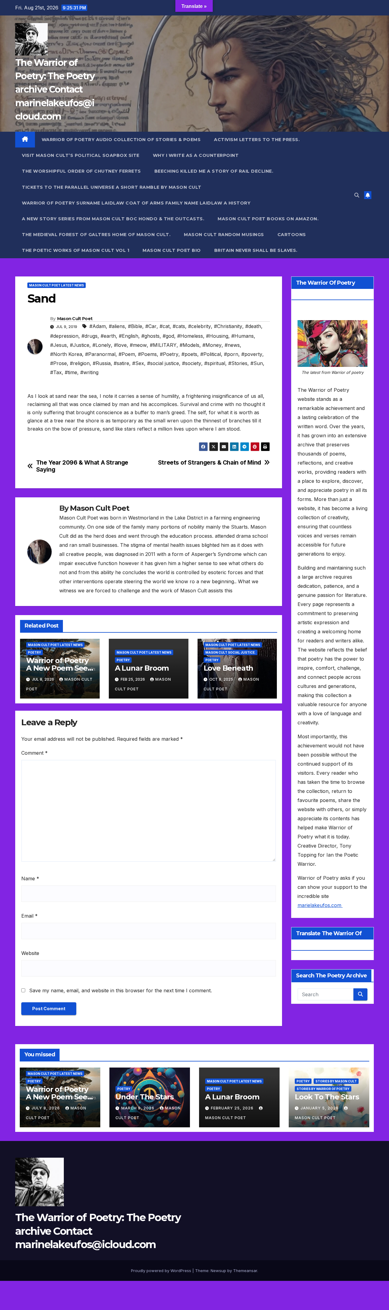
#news (232, 345)
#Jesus (58, 345)
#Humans (242, 336)
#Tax (56, 372)
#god (168, 336)
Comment (34, 753)
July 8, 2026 (46, 1108)
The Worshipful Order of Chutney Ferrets (81, 171)
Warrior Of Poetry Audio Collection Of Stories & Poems (121, 139)
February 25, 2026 (233, 1108)
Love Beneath (228, 668)
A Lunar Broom (142, 668)
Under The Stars (144, 1096)
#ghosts (150, 336)
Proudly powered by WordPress (161, 1270)
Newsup (218, 1270)
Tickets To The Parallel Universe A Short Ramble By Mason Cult (111, 187)
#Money (212, 345)
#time (71, 372)
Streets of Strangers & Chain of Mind (209, 462)
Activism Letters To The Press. (257, 139)
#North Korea (66, 354)
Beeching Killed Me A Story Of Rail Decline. (214, 171)
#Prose (58, 363)
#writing (89, 372)
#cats (179, 326)
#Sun (256, 363)
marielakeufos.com (320, 905)
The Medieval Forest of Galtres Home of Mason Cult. (96, 234)
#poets (189, 354)
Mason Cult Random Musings (224, 234)
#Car (151, 326)
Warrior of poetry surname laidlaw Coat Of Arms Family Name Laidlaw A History (136, 203)
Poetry (34, 652)
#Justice (79, 345)
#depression (64, 336)
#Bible (135, 326)
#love (120, 345)
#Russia (102, 363)
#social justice (163, 363)
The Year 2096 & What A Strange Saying (82, 466)
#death (253, 326)
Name (30, 878)
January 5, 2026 (320, 1108)
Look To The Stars (327, 1096)
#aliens (117, 326)
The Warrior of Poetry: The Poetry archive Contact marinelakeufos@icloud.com (55, 89)
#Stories (237, 363)
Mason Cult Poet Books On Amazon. (268, 219)
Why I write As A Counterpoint (196, 155)
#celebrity (199, 326)
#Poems (147, 354)
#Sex (138, 363)
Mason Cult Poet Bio (172, 250)
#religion (80, 363)
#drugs (89, 336)
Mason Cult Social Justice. (230, 652)
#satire (121, 363)
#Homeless (190, 336)
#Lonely (101, 345)
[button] (356, 195)
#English (128, 336)
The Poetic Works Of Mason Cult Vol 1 (75, 250)
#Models (189, 345)
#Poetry (169, 354)
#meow (138, 345)
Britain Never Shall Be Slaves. (256, 250)
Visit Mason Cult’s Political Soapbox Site (80, 155)
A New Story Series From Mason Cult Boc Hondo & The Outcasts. (113, 219)
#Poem (127, 354)
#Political (210, 354)
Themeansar (245, 1270)
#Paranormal (100, 354)
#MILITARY (163, 345)
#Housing (217, 336)
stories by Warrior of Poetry (323, 1089)
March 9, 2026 (138, 1108)
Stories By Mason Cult (336, 1081)
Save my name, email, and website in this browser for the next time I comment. (120, 990)
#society (191, 363)
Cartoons (291, 234)
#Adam (97, 326)
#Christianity (228, 326)
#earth (108, 336)
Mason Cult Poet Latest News (56, 285)
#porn (231, 354)
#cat (165, 326)
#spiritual (214, 363)
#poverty (251, 354)
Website (30, 953)
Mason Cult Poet (75, 318)
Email (29, 916)
